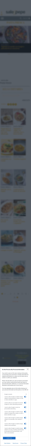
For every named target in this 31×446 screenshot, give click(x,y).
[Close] (28, 369)
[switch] (25, 396)
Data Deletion (7, 443)
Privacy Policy (24, 443)
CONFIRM (9, 438)
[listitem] (15, 394)
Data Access (15, 443)
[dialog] (15, 406)
